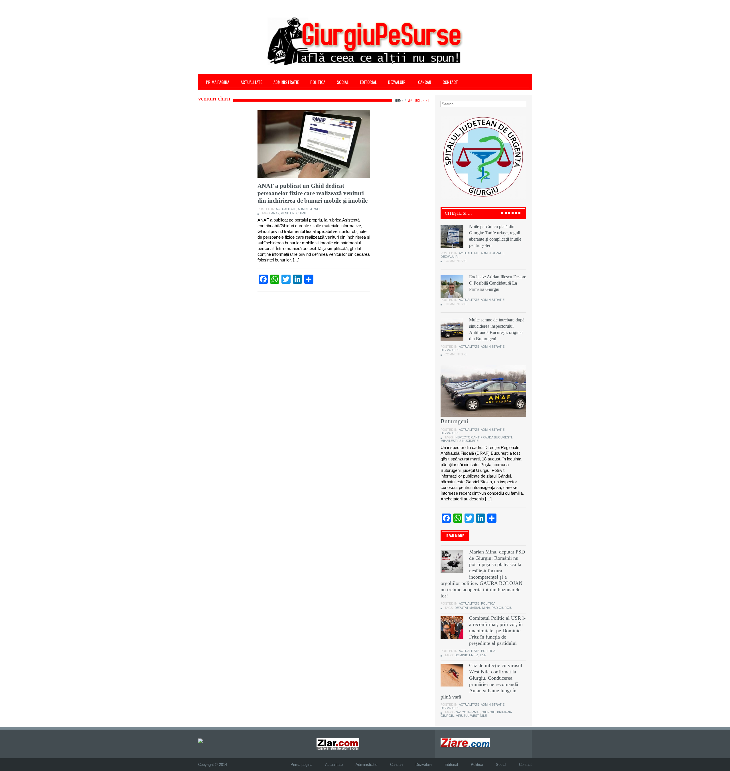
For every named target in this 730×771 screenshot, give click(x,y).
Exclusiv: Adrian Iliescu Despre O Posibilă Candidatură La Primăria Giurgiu (497, 283)
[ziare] (338, 744)
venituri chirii (293, 213)
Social (342, 82)
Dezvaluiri (397, 82)
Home (399, 100)
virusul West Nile (471, 715)
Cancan (424, 82)
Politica (317, 82)
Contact (450, 82)
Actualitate (251, 82)
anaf (275, 213)
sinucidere (468, 440)
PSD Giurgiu (502, 607)
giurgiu (488, 712)
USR (483, 655)
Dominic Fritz (466, 655)
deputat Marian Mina (472, 607)
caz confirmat (467, 712)
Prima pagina (217, 82)
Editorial (368, 82)
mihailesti (449, 440)
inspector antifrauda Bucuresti (483, 437)
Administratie (286, 82)
